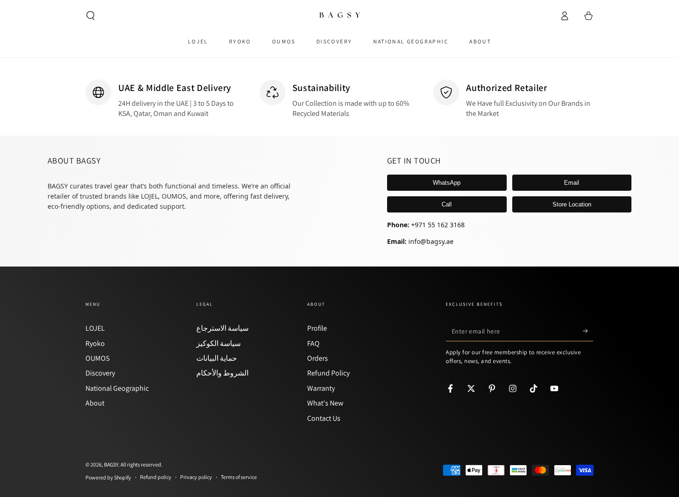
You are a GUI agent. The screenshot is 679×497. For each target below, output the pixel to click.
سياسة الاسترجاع (222, 328)
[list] (339, 99)
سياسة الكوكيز (218, 343)
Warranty (321, 388)
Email (571, 182)
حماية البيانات (216, 358)
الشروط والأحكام (222, 373)
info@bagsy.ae (431, 241)
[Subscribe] (588, 331)
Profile (317, 328)
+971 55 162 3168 (438, 224)
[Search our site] (91, 16)
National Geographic (117, 388)
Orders (317, 358)
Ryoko (95, 343)
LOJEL (95, 328)
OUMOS (97, 358)
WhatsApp (447, 182)
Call (447, 204)
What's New (325, 403)
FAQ (313, 343)
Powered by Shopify (108, 477)
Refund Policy (328, 373)
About (94, 403)
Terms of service (239, 476)
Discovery (100, 373)
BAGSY (111, 464)
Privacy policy (196, 476)
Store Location (571, 204)
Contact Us (323, 418)
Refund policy (155, 476)
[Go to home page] (339, 15)
